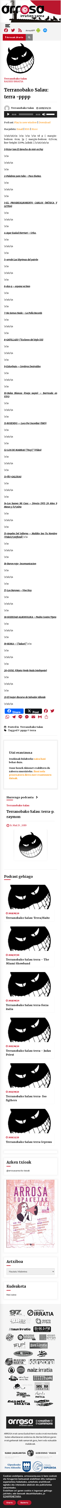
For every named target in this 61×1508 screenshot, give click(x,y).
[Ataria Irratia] (43, 1320)
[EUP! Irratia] (19, 1345)
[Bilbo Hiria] (42, 1328)
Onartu (9, 1502)
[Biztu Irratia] (9, 1337)
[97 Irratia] (17, 1312)
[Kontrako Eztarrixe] (11, 1369)
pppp (23, 730)
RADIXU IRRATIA (13, 81)
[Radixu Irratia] (22, 1386)
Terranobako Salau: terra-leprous (29, 1142)
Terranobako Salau (15, 78)
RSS (27, 129)
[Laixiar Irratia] (21, 1369)
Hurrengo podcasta (20, 797)
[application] (30, 114)
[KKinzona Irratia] (42, 1361)
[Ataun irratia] (19, 1328)
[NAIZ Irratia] (40, 1369)
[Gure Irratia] (38, 1345)
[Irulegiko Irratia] (15, 1361)
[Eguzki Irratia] (26, 1337)
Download (44, 122)
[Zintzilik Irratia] (43, 1402)
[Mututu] (43, 114)
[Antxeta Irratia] (40, 1312)
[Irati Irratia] (42, 1353)
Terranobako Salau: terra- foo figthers (26, 1098)
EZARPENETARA (12, 1496)
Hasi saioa (11, 1294)
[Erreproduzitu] (8, 114)
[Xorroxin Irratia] (19, 1402)
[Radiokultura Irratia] (42, 1377)
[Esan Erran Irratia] (47, 1337)
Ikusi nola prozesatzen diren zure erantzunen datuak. (30, 775)
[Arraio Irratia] (20, 1320)
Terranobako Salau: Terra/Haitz (28, 917)
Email (20, 129)
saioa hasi (40, 758)
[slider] (50, 114)
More (34, 129)
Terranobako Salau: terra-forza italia (27, 1007)
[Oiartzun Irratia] (19, 1377)
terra (33, 730)
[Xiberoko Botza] (40, 1394)
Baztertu (24, 1502)
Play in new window (25, 122)
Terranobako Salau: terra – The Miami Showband (27, 961)
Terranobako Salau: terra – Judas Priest (28, 1052)
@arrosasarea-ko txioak (18, 1170)
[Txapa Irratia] (23, 1394)
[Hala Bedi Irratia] (23, 1353)
